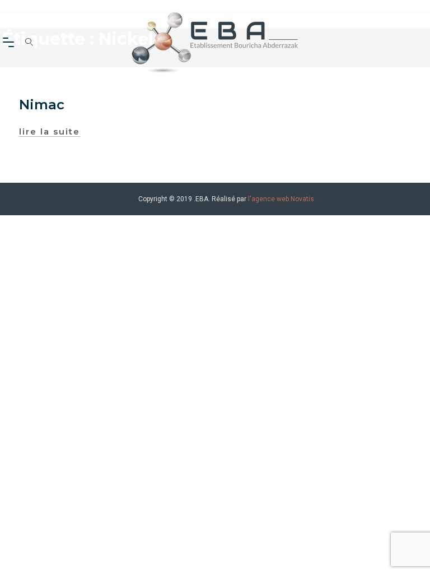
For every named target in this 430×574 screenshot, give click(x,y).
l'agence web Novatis (281, 199)
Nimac (41, 104)
